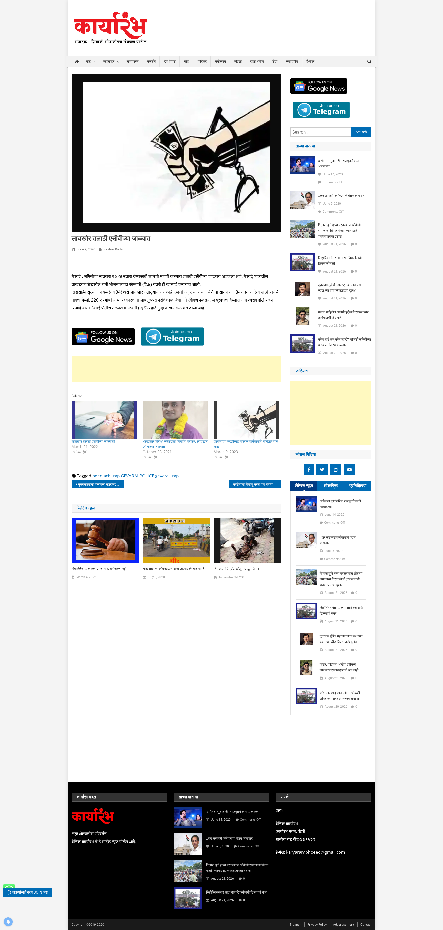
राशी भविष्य (257, 61)
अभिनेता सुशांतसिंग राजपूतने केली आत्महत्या (338, 163)
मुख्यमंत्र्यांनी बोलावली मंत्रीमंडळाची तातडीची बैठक (101, 484)
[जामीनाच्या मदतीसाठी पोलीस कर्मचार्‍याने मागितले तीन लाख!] (246, 420)
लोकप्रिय (331, 486)
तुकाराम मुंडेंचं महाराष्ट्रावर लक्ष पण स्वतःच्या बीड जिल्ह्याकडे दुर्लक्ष (339, 288)
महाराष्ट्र (108, 61)
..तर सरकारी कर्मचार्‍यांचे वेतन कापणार (341, 196)
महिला (238, 61)
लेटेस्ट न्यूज (304, 486)
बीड (88, 61)
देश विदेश (170, 61)
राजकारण (133, 61)
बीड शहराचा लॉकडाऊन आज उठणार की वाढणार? (173, 569)
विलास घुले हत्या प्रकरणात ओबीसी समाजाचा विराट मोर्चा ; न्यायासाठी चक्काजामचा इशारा (339, 230)
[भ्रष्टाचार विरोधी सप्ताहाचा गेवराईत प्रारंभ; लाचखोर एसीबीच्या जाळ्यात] (175, 420)
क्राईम (151, 61)
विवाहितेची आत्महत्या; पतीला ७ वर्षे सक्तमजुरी (99, 569)
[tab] (303, 486)
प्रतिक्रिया (357, 486)
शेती (274, 61)
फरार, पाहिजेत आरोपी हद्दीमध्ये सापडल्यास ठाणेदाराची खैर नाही (343, 315)
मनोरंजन (220, 61)
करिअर (202, 61)
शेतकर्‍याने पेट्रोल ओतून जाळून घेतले (236, 569)
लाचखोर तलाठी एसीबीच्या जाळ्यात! (93, 441)
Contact (365, 924)
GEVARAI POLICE (137, 476)
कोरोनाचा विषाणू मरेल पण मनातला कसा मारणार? (257, 484)
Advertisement (343, 924)
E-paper (295, 924)
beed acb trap (106, 476)
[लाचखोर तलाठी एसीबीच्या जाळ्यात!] (104, 420)
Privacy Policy (317, 924)
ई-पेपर (310, 61)
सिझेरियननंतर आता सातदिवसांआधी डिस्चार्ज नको (340, 261)
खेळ (186, 61)
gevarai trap (167, 476)
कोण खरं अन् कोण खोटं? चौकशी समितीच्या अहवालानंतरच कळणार (344, 342)
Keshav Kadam (114, 249)
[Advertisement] (176, 369)
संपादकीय (292, 61)
